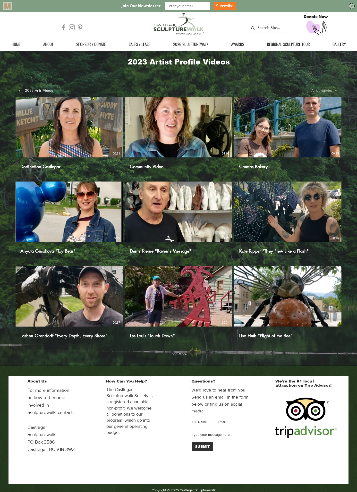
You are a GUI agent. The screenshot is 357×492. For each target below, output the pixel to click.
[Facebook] (64, 27)
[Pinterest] (80, 27)
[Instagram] (72, 27)
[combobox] (324, 90)
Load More (178, 354)
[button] (48, 44)
